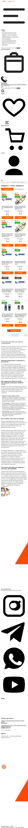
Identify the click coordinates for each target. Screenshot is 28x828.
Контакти (4, 710)
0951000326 (23, 84)
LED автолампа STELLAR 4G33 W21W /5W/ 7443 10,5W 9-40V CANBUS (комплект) (7, 290)
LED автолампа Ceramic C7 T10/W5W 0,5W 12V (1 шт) (7, 207)
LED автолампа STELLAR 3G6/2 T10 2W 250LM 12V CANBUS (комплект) (20, 315)
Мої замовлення (16, 720)
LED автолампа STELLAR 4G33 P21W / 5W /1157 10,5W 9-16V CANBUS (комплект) (20, 290)
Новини (4, 703)
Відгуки (4, 705)
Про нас (4, 701)
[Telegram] (14, 644)
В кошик (7, 217)
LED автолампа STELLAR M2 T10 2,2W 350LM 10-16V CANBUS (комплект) (7, 315)
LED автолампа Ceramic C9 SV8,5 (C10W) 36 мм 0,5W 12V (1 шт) (7, 235)
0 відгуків (7, 239)
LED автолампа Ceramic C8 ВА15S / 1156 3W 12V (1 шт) (20, 263)
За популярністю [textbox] (19, 189)
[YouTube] (14, 697)
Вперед (26, 335)
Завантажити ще (15, 330)
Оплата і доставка (6, 708)
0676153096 (17, 84)
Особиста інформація (6, 720)
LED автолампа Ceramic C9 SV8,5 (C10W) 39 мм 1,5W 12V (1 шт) (20, 235)
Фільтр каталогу (7, 189)
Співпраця (4, 715)
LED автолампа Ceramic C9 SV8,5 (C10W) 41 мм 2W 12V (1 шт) (7, 263)
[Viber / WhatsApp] (14, 671)
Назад (2, 335)
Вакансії (4, 712)
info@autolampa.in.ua (6, 726)
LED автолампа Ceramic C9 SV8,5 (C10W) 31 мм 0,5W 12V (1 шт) (20, 207)
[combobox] (21, 189)
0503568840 (4, 84)
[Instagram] (14, 618)
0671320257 (10, 84)
